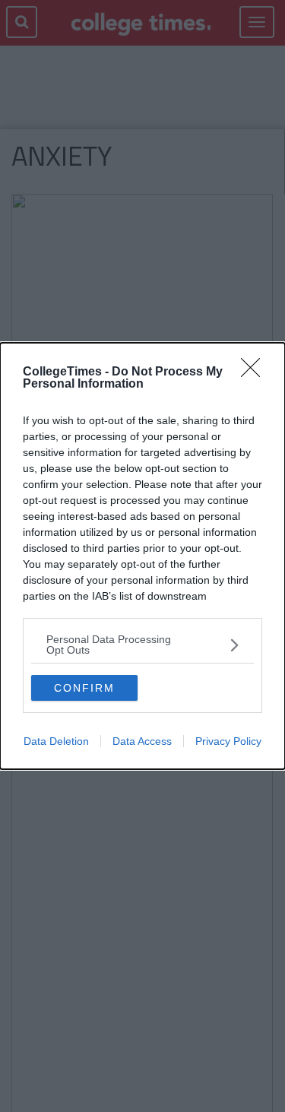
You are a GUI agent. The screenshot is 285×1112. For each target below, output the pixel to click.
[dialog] (142, 556)
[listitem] (142, 644)
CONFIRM (84, 688)
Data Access (142, 741)
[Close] (255, 372)
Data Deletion (56, 741)
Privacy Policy (228, 741)
